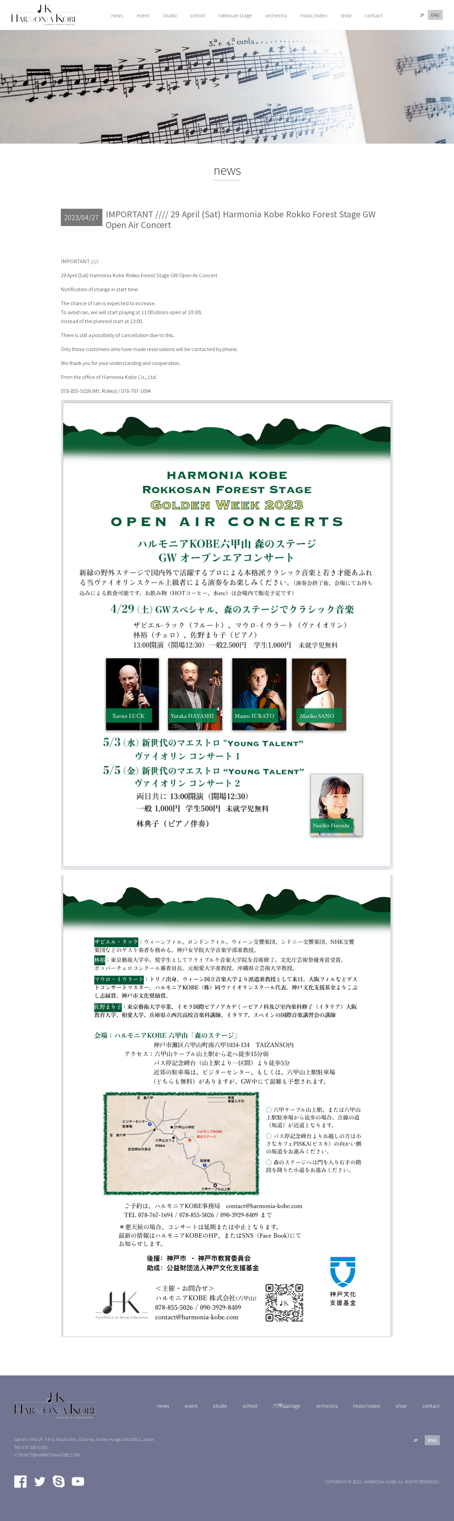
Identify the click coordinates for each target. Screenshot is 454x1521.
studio (220, 1405)
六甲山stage (286, 1405)
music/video (366, 1405)
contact (431, 1405)
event (191, 1405)
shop (401, 1405)
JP (421, 15)
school (250, 1405)
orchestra (327, 1405)
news (163, 1405)
